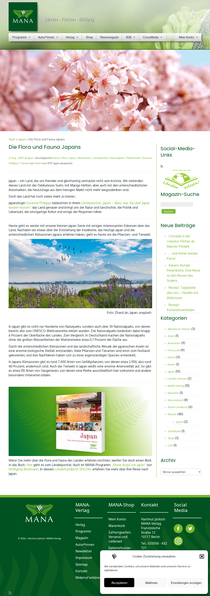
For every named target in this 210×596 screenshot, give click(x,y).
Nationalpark (117, 157)
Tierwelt (25, 163)
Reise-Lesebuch (178, 407)
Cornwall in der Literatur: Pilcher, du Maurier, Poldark (181, 241)
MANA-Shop (121, 505)
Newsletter (83, 551)
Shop (89, 37)
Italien (171, 364)
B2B (128, 37)
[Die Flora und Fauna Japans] (105, 91)
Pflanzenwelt (133, 157)
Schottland (174, 431)
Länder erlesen (177, 378)
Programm (20, 37)
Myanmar (173, 393)
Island (171, 357)
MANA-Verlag (176, 385)
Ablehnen (151, 582)
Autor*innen (46, 37)
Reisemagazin (109, 37)
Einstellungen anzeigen (186, 582)
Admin (37, 163)
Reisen (172, 414)
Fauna (55, 157)
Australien (174, 343)
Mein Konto (186, 37)
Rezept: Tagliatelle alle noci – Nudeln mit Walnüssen (182, 292)
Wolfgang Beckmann (23, 469)
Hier (29, 465)
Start (12, 139)
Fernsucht (174, 350)
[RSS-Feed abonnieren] (163, 166)
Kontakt (81, 571)
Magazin (81, 538)
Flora (64, 157)
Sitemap (81, 564)
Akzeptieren (119, 582)
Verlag (70, 37)
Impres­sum (83, 558)
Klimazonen (84, 157)
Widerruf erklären (88, 578)
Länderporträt (100, 157)
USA (170, 445)
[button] (202, 556)
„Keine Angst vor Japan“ (129, 465)
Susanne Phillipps (38, 203)
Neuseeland (175, 400)
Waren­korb (116, 526)
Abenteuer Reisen (179, 329)
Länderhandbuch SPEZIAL (73, 469)
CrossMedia (151, 37)
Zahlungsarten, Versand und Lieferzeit (119, 537)
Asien (171, 336)
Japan (22, 139)
